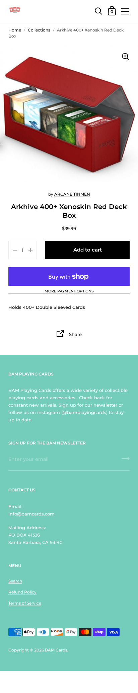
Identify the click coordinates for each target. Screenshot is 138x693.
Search (15, 580)
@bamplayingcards (84, 412)
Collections (39, 29)
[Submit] (126, 461)
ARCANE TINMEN (72, 194)
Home (14, 29)
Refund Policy (22, 592)
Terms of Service (24, 603)
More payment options (69, 291)
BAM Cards (56, 649)
